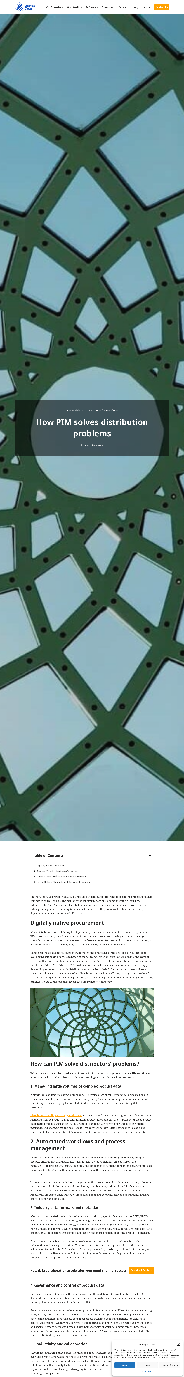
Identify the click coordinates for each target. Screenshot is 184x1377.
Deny (147, 1365)
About (147, 7)
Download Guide (140, 1270)
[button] (178, 1344)
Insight (136, 7)
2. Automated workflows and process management (62, 876)
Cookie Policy (147, 1371)
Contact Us (162, 7)
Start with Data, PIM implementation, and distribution (64, 881)
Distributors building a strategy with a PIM (56, 1115)
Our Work (123, 7)
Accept (125, 1365)
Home (68, 410)
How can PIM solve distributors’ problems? (58, 871)
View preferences (169, 1365)
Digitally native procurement (51, 865)
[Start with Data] (25, 7)
